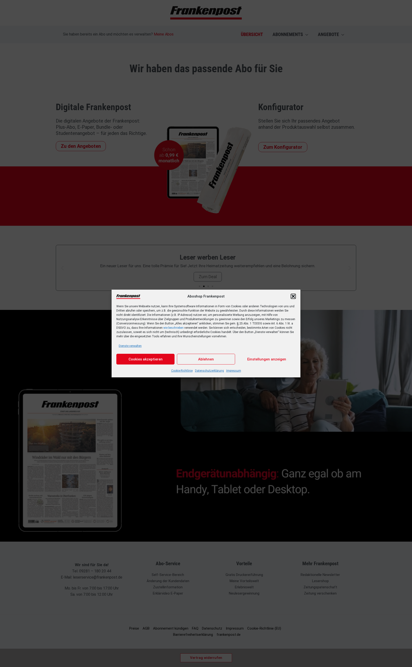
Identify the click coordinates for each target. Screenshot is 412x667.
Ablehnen (206, 359)
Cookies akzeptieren (146, 359)
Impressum (233, 370)
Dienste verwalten (130, 346)
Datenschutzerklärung (209, 370)
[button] (293, 296)
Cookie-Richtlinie (182, 370)
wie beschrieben (173, 327)
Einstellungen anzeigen (266, 359)
